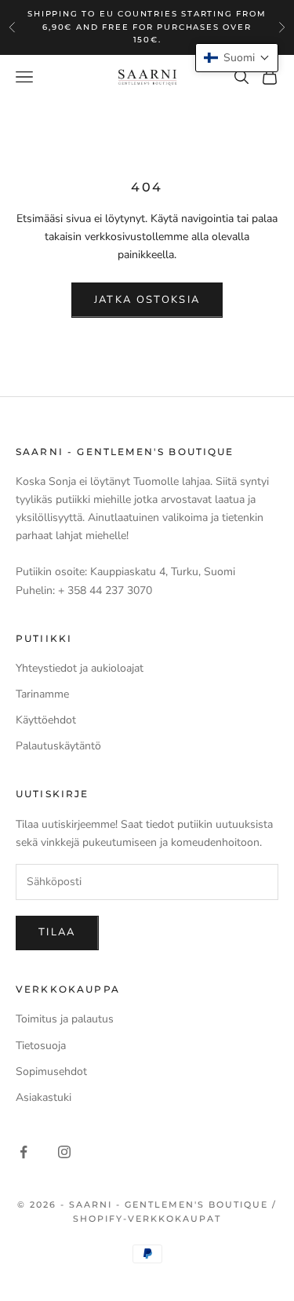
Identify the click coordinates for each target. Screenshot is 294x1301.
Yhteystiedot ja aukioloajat (79, 668)
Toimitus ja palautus (65, 1018)
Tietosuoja (41, 1045)
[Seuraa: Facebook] (23, 1152)
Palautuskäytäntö (58, 745)
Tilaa (57, 932)
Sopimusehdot (51, 1071)
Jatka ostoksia (147, 300)
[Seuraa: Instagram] (64, 1152)
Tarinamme (42, 694)
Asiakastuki (43, 1097)
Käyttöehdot (46, 719)
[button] (237, 57)
